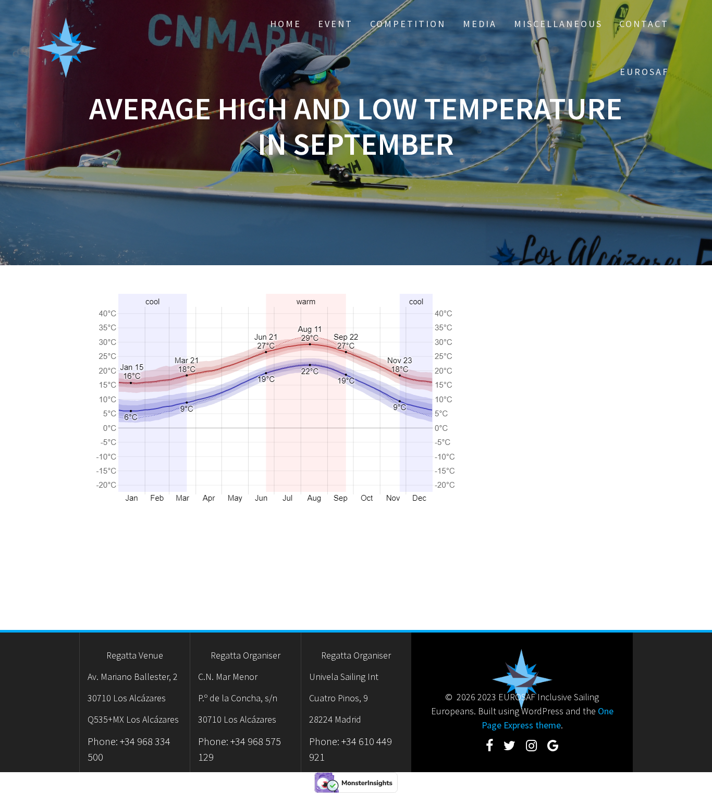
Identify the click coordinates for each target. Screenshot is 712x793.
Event (335, 24)
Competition (408, 24)
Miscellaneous (558, 24)
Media (480, 24)
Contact (644, 24)
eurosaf (644, 72)
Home (285, 24)
